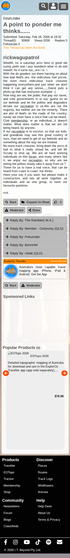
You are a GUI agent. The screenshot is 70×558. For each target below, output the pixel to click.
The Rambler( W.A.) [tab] (31, 220)
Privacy (55, 519)
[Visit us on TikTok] (37, 543)
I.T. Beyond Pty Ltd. (28, 550)
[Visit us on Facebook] (6, 543)
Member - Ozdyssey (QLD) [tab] (36, 228)
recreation (27, 106)
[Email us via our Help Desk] (60, 543)
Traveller (9, 465)
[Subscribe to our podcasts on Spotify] (49, 543)
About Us (44, 513)
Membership (12, 485)
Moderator (17, 210)
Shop (7, 492)
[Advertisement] (35, 320)
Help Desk (45, 506)
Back (13, 202)
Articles (43, 492)
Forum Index (11, 18)
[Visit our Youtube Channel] (26, 543)
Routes (42, 472)
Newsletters (12, 506)
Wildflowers (45, 485)
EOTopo (9, 472)
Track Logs (45, 479)
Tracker (9, 479)
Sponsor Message (59, 261)
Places (42, 465)
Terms (42, 519)
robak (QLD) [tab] (26, 253)
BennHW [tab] (24, 245)
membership (19, 120)
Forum (8, 513)
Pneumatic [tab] (25, 237)
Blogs (7, 519)
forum (32, 156)
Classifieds (11, 526)
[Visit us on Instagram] (15, 543)
